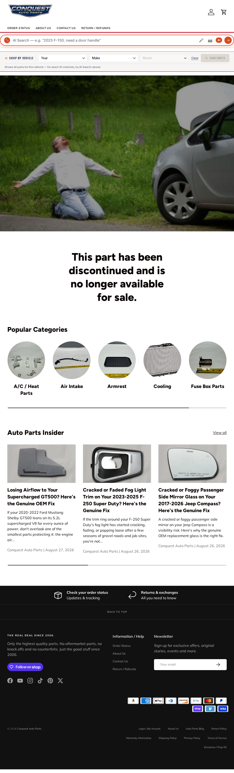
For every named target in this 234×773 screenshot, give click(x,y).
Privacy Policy (192, 738)
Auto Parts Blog (195, 728)
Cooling (162, 386)
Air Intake (72, 386)
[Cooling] (162, 360)
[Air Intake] (71, 360)
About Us (43, 28)
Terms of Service (217, 738)
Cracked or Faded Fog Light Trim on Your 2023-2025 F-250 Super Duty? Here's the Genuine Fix (114, 500)
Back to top (117, 611)
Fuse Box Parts (207, 386)
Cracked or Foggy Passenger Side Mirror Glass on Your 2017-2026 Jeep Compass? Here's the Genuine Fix (191, 500)
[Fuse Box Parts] (207, 360)
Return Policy (219, 728)
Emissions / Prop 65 (215, 747)
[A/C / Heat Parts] (26, 360)
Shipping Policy (168, 738)
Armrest (117, 386)
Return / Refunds (96, 28)
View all (220, 432)
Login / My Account (149, 728)
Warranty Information (138, 738)
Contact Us (66, 28)
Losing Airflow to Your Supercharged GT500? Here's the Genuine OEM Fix (41, 496)
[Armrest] (117, 360)
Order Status (18, 28)
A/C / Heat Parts (26, 389)
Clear (195, 58)
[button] (224, 12)
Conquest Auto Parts (29, 728)
